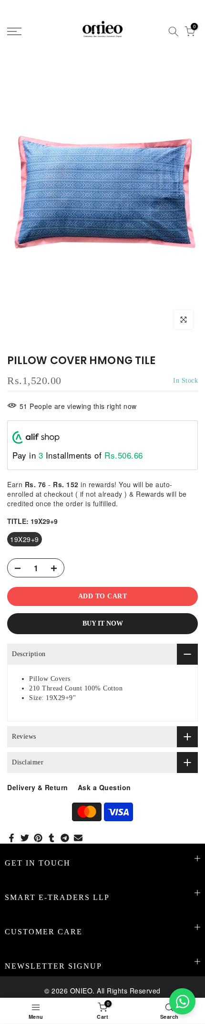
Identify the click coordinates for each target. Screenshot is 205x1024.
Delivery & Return (37, 787)
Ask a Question (104, 787)
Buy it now (102, 623)
